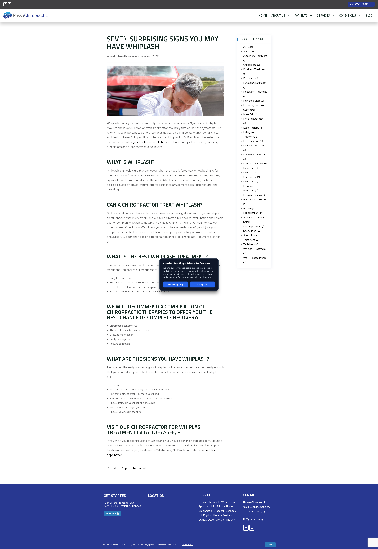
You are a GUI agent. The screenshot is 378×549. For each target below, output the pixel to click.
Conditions (347, 15)
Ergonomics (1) (251, 78)
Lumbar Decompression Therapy (217, 519)
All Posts (248, 47)
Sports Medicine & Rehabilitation (216, 506)
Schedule (111, 513)
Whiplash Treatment (133, 468)
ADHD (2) (248, 51)
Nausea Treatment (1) (255, 163)
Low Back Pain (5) (253, 141)
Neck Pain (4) (250, 168)
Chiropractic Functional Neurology (217, 510)
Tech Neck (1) (250, 244)
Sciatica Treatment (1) (255, 217)
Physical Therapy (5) (254, 195)
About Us (278, 15)
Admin (270, 544)
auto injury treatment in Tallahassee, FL (150, 142)
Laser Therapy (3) (253, 127)
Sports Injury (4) (251, 231)
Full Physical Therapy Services (215, 515)
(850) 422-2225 (254, 519)
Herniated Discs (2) (253, 100)
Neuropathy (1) (251, 181)
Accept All (202, 284)
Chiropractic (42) (252, 65)
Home (263, 15)
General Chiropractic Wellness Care (218, 502)
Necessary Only (175, 284)
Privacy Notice (187, 545)
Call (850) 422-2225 (360, 4)
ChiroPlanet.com (118, 545)
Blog (369, 15)
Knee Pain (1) (250, 114)
